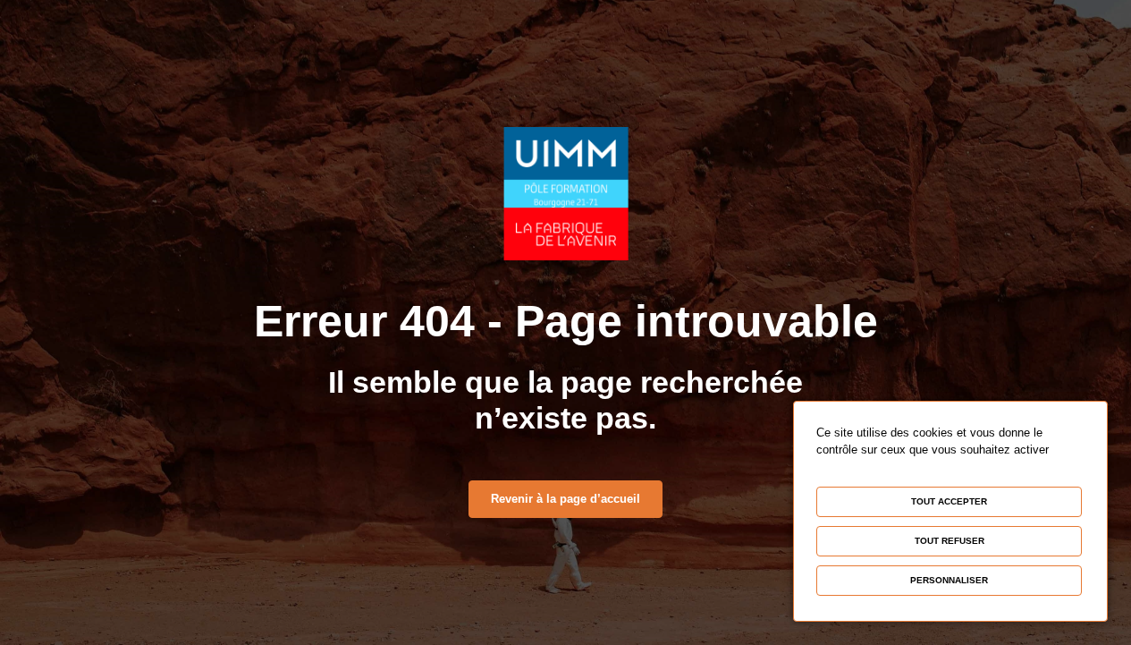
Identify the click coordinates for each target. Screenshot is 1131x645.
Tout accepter (949, 501)
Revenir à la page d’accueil (565, 498)
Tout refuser (949, 541)
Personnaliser (949, 580)
